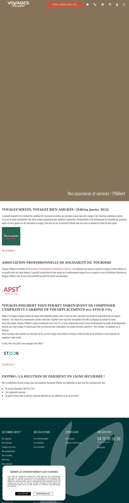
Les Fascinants (39, 446)
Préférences (43, 494)
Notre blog (5, 459)
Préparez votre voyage (74, 442)
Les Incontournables (41, 438)
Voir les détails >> (9, 250)
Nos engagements (8, 451)
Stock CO (57, 323)
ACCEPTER (23, 494)
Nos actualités (7, 455)
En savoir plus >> (8, 364)
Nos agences (6, 438)
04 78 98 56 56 (108, 438)
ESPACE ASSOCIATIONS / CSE (64, 4)
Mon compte (70, 438)
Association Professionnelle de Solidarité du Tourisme (50, 268)
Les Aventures (39, 442)
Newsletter (101, 447)
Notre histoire (7, 442)
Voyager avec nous (9, 446)
